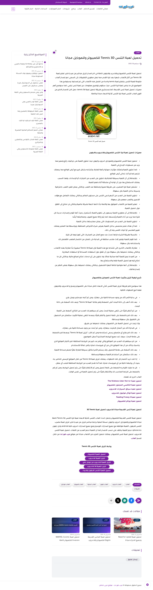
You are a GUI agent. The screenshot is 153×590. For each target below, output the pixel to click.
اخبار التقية (29, 9)
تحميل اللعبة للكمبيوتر (97, 454)
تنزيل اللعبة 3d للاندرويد (96, 467)
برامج (73, 9)
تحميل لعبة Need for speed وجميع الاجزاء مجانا (129, 538)
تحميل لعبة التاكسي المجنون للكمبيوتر (124, 385)
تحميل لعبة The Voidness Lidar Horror (124, 381)
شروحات (66, 9)
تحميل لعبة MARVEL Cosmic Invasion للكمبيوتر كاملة (68, 538)
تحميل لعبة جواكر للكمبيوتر (129, 401)
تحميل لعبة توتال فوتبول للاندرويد (126, 393)
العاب (79, 9)
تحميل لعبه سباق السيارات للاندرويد (125, 389)
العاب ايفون (104, 484)
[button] (131, 500)
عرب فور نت (65, 434)
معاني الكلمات (102, 9)
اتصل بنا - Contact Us (101, 2)
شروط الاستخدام (61, 2)
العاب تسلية (92, 484)
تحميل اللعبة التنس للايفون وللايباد (97, 471)
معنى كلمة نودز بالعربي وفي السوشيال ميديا (32, 103)
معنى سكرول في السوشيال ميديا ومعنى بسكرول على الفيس (30, 84)
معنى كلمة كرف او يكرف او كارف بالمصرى (31, 122)
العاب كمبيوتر (78, 484)
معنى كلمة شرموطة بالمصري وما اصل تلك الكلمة (30, 112)
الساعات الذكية (41, 9)
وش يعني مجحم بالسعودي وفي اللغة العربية (28, 94)
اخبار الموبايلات (55, 9)
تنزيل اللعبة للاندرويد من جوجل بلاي (97, 462)
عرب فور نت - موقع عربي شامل (111, 585)
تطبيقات (137, 489)
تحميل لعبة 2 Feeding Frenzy (128, 397)
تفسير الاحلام (89, 9)
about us (88, 2)
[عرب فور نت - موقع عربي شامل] (126, 6)
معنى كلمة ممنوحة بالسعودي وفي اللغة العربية (30, 150)
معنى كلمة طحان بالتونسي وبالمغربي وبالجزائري (29, 141)
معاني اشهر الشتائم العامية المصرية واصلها (29, 131)
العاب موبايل (65, 484)
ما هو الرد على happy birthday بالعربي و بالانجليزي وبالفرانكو (28, 65)
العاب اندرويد (116, 484)
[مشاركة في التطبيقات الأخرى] (111, 500)
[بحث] (13, 9)
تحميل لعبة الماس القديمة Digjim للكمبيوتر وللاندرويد (99, 538)
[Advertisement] (76, 33)
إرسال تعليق (132, 560)
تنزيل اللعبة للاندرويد (96, 458)
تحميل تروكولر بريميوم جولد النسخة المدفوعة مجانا (29, 75)
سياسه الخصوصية (76, 2)
